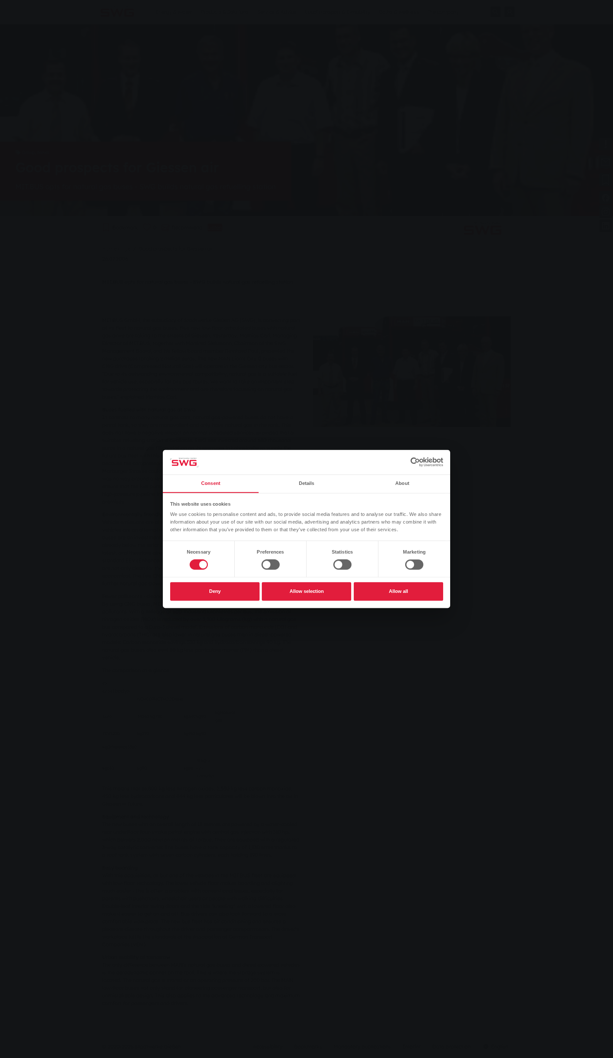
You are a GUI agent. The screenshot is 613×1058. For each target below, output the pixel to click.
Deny (215, 591)
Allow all (398, 591)
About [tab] (402, 483)
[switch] (270, 565)
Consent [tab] (210, 483)
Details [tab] (306, 483)
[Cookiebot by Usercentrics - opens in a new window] (415, 462)
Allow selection (307, 591)
